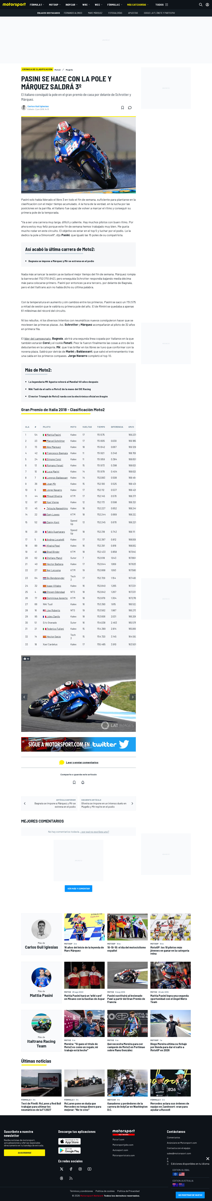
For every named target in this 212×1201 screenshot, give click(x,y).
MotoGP (53, 4)
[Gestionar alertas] (83, 782)
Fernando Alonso (73, 12)
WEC (97, 4)
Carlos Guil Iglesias (38, 106)
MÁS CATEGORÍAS (136, 4)
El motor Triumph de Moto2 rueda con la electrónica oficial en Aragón (68, 396)
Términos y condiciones (81, 1191)
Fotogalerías (115, 12)
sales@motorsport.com (179, 1153)
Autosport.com (120, 1150)
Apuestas (133, 12)
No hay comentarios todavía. (78, 831)
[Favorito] (122, 107)
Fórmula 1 (36, 4)
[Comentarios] (131, 107)
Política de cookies (105, 1191)
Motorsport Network (91, 1195)
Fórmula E (113, 4)
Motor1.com (118, 1139)
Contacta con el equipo (178, 1148)
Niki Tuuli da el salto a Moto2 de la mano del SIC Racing (59, 389)
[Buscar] (200, 4)
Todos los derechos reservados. (122, 1195)
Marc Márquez (95, 12)
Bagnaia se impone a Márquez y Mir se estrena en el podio (61, 261)
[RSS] (71, 1178)
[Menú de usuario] (207, 4)
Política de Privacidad (128, 1191)
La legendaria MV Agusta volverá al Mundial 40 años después (63, 381)
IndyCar (70, 4)
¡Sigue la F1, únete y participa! (159, 12)
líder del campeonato (37, 338)
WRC (85, 4)
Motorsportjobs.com (123, 1144)
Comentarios (173, 1137)
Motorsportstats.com (124, 1155)
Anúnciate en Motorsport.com (182, 1142)
